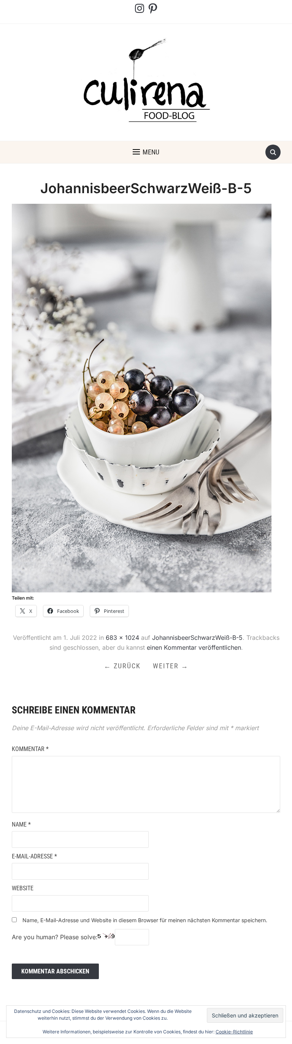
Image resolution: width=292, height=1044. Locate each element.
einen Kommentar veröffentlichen (194, 647)
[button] (146, 152)
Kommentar (30, 749)
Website (22, 888)
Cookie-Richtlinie (234, 1032)
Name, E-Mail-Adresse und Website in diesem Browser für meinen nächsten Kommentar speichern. (144, 920)
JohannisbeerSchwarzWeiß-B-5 (197, 637)
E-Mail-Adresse (34, 856)
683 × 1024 (122, 637)
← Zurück (122, 666)
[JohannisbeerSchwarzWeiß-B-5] (141, 397)
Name (21, 824)
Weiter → (171, 666)
